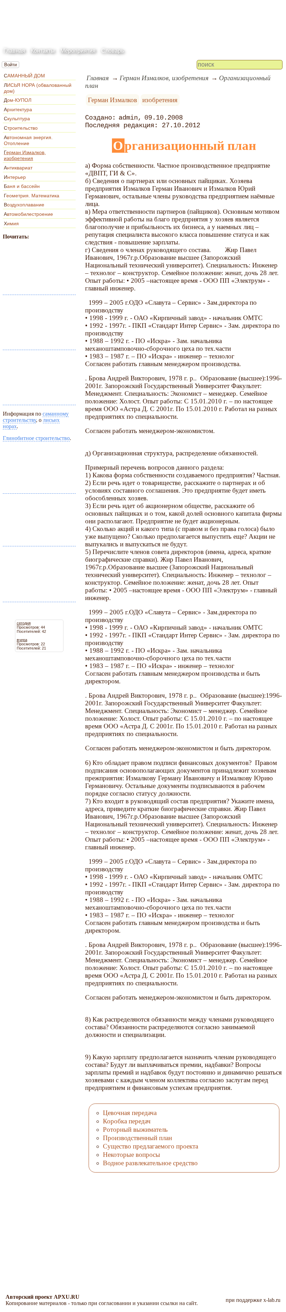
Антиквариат (18, 167)
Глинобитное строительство (36, 438)
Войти (10, 64)
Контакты (43, 51)
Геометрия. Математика (31, 195)
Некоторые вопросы (131, 1154)
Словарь (112, 51)
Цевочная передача (130, 1112)
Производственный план (137, 1138)
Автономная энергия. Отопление (28, 140)
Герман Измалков (112, 100)
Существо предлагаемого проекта (150, 1146)
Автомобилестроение (28, 214)
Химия (11, 223)
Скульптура (17, 118)
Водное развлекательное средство (150, 1163)
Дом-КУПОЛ (17, 100)
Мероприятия (78, 51)
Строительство (21, 128)
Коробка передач (127, 1121)
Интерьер (15, 177)
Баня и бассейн (22, 186)
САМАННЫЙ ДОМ (24, 75)
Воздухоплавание (24, 204)
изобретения (160, 100)
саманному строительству (36, 417)
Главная (14, 51)
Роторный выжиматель (135, 1129)
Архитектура (18, 109)
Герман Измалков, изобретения (25, 155)
